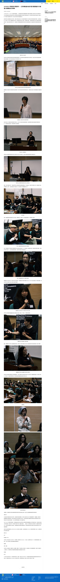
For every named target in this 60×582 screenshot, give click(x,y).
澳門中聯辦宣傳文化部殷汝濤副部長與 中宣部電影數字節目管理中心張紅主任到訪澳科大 (50, 20)
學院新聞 (51, 3)
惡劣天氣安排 (33, 580)
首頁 (42, 3)
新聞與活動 (46, 3)
